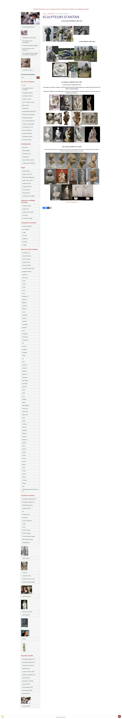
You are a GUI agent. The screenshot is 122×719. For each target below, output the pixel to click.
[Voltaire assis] (62, 176)
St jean (23, 527)
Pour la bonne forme (26, 139)
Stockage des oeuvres (27, 136)
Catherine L (24, 305)
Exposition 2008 (26, 684)
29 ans (23, 85)
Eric (23, 343)
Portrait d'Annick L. (26, 530)
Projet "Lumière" (26, 558)
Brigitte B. (24, 302)
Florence (24, 346)
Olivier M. (24, 449)
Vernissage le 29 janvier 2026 (29, 37)
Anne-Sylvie (25, 277)
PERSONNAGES (26, 150)
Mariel (23, 418)
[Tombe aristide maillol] (73, 69)
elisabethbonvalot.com (27, 505)
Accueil (44, 13)
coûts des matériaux (26, 130)
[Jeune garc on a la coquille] (68, 134)
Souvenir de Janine (26, 259)
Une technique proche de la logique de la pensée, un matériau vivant (30, 54)
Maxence (24, 436)
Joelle (23, 393)
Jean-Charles (25, 380)
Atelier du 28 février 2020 (28, 268)
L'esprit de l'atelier (26, 206)
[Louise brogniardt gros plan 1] (71, 160)
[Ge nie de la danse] (88, 102)
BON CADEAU (25, 105)
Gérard (23, 355)
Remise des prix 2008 (27, 690)
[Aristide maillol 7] (93, 54)
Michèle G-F (25, 439)
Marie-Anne (25, 408)
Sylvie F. (24, 471)
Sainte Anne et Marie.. (27, 611)
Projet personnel (26, 193)
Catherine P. (25, 315)
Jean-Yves (24, 386)
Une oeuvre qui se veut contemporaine (27, 41)
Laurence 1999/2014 (27, 520)
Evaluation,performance (27, 118)
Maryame (24, 433)
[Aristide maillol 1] (84, 69)
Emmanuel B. (25, 340)
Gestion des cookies (61, 717)
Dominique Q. (25, 337)
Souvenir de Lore (26, 253)
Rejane (23, 464)
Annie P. (24, 281)
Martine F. (24, 427)
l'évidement (25, 238)
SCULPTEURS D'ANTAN (28, 160)
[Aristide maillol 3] (66, 54)
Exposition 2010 (26, 668)
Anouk (23, 287)
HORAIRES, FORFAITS (27, 96)
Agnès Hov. (25, 274)
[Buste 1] (76, 118)
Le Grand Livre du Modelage (28, 163)
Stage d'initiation (26, 171)
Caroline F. (24, 318)
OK (38, 77)
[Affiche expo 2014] (54, 102)
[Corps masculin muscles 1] (87, 192)
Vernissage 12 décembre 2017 (29, 499)
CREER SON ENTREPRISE (28, 114)
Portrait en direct (26, 706)
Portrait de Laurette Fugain (28, 536)
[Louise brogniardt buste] (61, 160)
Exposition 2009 (26, 678)
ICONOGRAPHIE (51, 13)
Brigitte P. (24, 309)
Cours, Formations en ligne (28, 102)
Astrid (23, 290)
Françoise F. (25, 349)
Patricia (24, 458)
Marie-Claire (25, 411)
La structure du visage (27, 218)
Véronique (24, 480)
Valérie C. (24, 477)
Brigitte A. (24, 299)
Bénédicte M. (25, 296)
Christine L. (24, 327)
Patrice (24, 455)
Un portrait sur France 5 (27, 70)
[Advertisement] (23, 3)
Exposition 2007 (26, 693)
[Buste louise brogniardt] (51, 160)
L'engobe (24, 245)
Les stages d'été (26, 189)
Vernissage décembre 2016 (28, 502)
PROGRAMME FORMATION (29, 111)
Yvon (23, 486)
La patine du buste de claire (28, 579)
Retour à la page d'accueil (71, 202)
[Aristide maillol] (52, 54)
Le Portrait (24, 572)
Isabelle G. (24, 368)
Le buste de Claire (26, 576)
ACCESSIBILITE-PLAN (27, 127)
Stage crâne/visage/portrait (28, 177)
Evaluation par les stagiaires (28, 196)
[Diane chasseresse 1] (67, 192)
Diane (23, 330)
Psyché (24, 639)
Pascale (24, 452)
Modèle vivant (25, 209)
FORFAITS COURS (26, 99)
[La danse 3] (77, 102)
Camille (24, 524)
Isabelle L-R (25, 374)
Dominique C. (25, 334)
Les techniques (25, 229)
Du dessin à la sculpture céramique (30, 45)
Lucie (23, 396)
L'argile (24, 232)
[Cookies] (2, 716)
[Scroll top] (119, 716)
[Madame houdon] (56, 192)
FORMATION (25, 108)
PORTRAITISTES (26, 153)
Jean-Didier (24, 383)
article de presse (26, 615)
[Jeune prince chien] (58, 134)
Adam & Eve (25, 517)
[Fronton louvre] (90, 118)
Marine (23, 421)
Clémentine (25, 324)
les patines (24, 242)
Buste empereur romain (27, 539)
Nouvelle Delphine (26, 533)
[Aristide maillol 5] (81, 54)
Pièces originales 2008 (27, 687)
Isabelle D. (24, 365)
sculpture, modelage (27, 226)
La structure (25, 215)
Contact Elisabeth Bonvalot (28, 27)
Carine (23, 312)
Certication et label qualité (28, 124)
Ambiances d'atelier (26, 271)
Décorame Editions (26, 508)
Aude (23, 293)
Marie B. (24, 402)
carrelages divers (26, 542)
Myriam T (24, 443)
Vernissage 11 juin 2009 (27, 681)
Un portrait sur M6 (26, 596)
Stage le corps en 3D (27, 174)
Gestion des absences (27, 133)
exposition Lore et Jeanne (28, 665)
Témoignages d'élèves (27, 93)
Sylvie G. (24, 474)
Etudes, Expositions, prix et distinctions (28, 49)
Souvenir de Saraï (26, 262)
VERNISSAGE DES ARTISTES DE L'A (30, 490)
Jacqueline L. (25, 377)
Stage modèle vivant (27, 186)
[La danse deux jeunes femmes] (54, 118)
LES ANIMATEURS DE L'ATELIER (27, 89)
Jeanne (23, 390)
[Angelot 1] (79, 134)
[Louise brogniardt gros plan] (82, 160)
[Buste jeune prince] (48, 134)
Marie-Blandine (25, 405)
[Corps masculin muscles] (77, 192)
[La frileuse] (82, 176)
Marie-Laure (25, 414)
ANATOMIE (25, 147)
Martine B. (24, 424)
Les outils (24, 235)
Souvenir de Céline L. (27, 256)
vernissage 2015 (26, 514)
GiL (23, 358)
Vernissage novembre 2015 (28, 662)
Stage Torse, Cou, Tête (27, 180)
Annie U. (24, 284)
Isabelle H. (24, 371)
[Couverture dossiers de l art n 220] (66, 102)
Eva (23, 511)
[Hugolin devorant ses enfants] (92, 134)
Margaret (24, 399)
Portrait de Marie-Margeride (28, 582)
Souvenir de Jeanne (26, 265)
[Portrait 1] (92, 176)
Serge (23, 467)
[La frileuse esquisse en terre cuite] (73, 176)
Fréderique (24, 352)
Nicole (23, 446)
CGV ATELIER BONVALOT (28, 121)
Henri (23, 362)
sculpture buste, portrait (27, 212)
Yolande (24, 483)
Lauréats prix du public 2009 (28, 674)
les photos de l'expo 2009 (28, 671)
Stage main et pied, (26, 183)
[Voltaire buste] (50, 176)
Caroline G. (24, 321)
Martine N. (24, 430)
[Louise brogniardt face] (92, 160)
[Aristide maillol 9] (60, 69)
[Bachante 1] (66, 118)
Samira (23, 461)
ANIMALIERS (25, 157)
